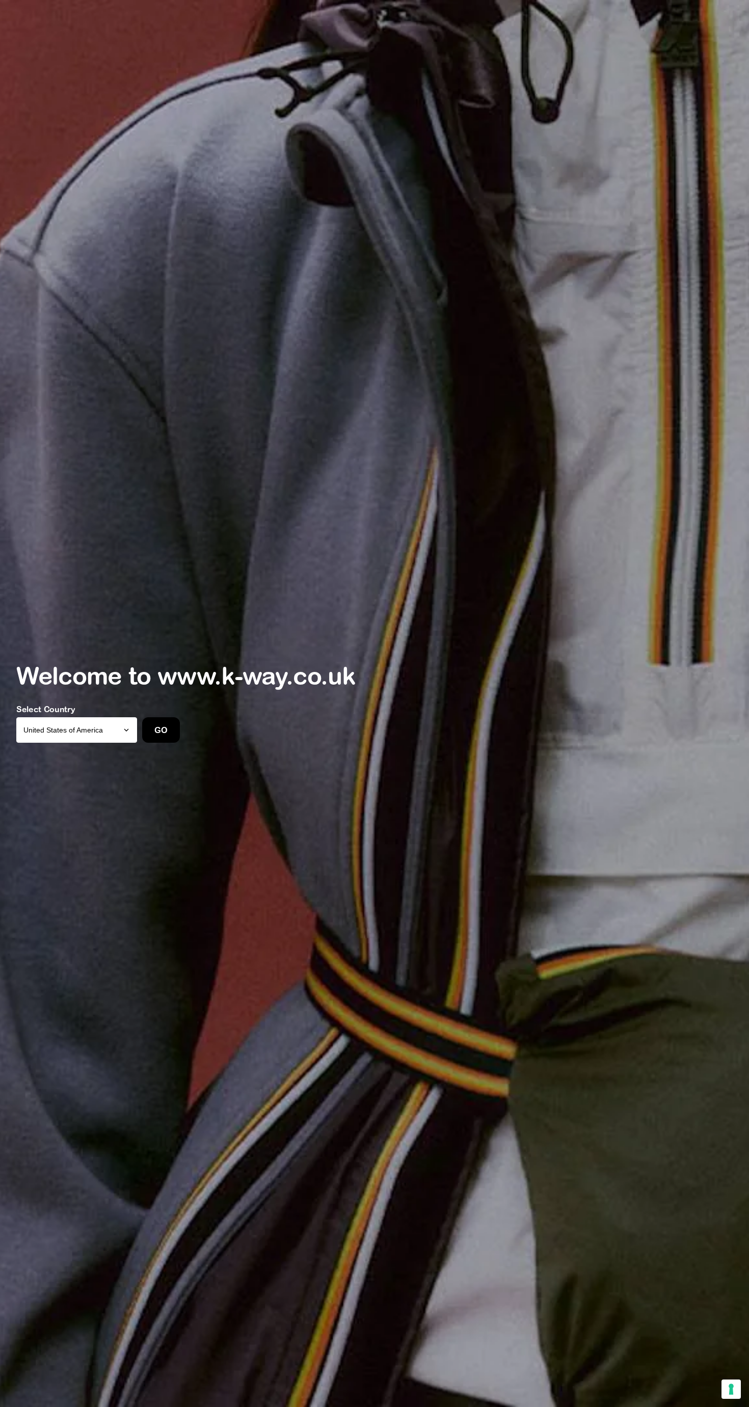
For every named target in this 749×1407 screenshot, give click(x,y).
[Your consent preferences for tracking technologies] (731, 1389)
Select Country (45, 709)
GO (160, 730)
